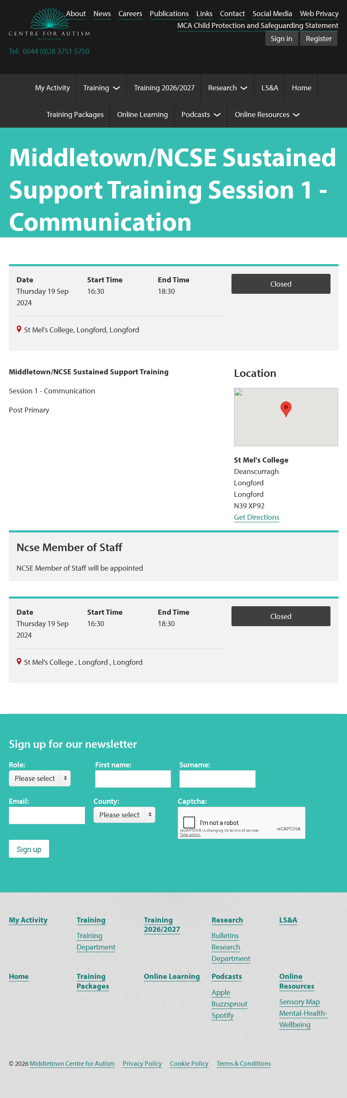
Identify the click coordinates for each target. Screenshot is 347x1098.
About (76, 13)
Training (91, 920)
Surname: (194, 764)
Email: (19, 801)
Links (204, 13)
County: (106, 801)
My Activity (28, 920)
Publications (169, 13)
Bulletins (225, 935)
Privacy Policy (142, 1063)
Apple (221, 992)
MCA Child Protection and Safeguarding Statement (258, 25)
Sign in (281, 38)
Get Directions (256, 517)
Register (319, 38)
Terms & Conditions (244, 1063)
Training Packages (93, 981)
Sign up (29, 849)
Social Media (272, 13)
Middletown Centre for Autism (72, 1063)
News (102, 13)
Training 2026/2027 (162, 924)
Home (19, 976)
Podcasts (227, 976)
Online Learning (172, 976)
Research (227, 920)
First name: (113, 764)
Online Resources (296, 981)
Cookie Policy (189, 1063)
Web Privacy (319, 13)
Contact (232, 13)
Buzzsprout (230, 1004)
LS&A (288, 920)
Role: (17, 764)
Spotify (223, 1015)
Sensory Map (299, 1001)
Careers (130, 13)
